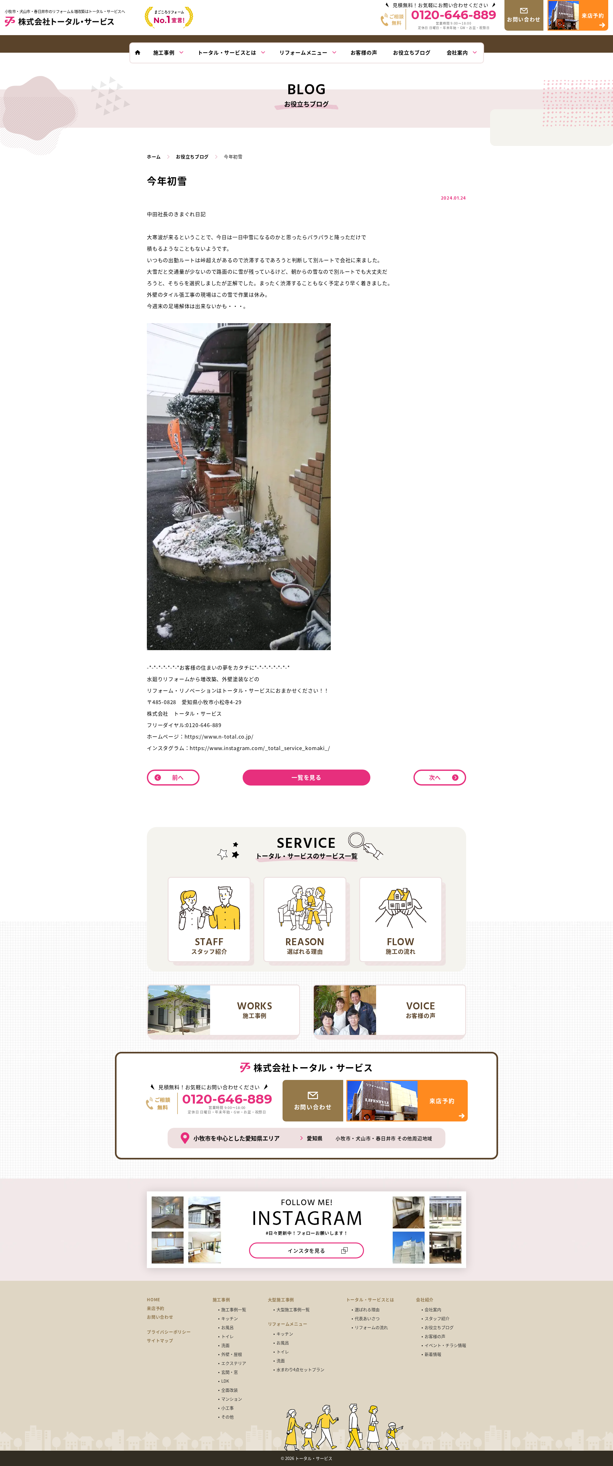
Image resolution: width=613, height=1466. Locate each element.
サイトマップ (160, 1340)
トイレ (227, 1336)
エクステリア (233, 1363)
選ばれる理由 (367, 1309)
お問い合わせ (160, 1317)
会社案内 (433, 1309)
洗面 (225, 1345)
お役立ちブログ (439, 1327)
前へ (178, 777)
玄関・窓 (229, 1372)
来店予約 (155, 1308)
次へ (435, 777)
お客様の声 (435, 1336)
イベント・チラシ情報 (445, 1345)
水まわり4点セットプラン (300, 1369)
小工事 (227, 1408)
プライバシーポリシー (169, 1332)
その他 (227, 1417)
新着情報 (433, 1354)
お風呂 (227, 1327)
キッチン (229, 1318)
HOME (153, 1300)
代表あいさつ (367, 1318)
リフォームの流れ (371, 1327)
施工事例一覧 (233, 1309)
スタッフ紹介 (437, 1318)
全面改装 (229, 1390)
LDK (225, 1381)
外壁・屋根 (231, 1354)
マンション (231, 1399)
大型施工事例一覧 (293, 1309)
